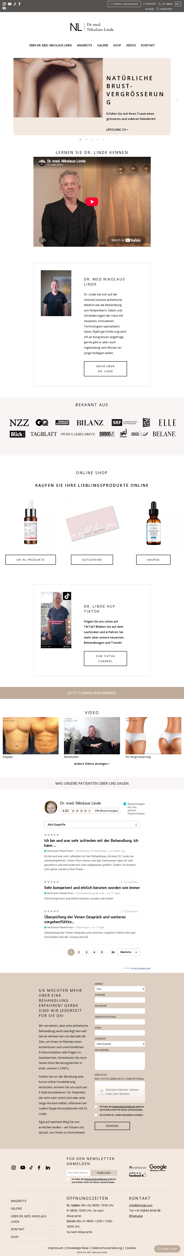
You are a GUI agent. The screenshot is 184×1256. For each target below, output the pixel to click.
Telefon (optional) (105, 1016)
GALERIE (16, 1209)
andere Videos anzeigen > (92, 764)
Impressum (55, 1248)
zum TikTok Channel (105, 658)
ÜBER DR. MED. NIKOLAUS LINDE (28, 1219)
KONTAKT (18, 1229)
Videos (131, 45)
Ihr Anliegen (102, 1050)
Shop (117, 45)
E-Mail (98, 1027)
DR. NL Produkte (31, 559)
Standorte (166, 9)
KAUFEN (153, 559)
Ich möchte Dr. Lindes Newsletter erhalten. (121, 1114)
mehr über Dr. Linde (105, 368)
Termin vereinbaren (125, 4)
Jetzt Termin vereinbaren (92, 692)
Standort (100, 1038)
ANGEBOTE (18, 1201)
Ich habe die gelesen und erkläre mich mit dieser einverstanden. (122, 1108)
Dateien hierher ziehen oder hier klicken (122, 1092)
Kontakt (151, 3)
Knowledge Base (77, 1248)
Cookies (130, 1248)
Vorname (100, 994)
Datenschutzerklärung (123, 1106)
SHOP (15, 1237)
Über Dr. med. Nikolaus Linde (50, 45)
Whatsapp (136, 1216)
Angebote (84, 45)
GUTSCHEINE (92, 559)
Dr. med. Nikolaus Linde (141, 968)
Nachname (101, 1005)
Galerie (102, 45)
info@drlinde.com (140, 1205)
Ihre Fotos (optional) (119, 1076)
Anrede (99, 983)
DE (177, 3)
